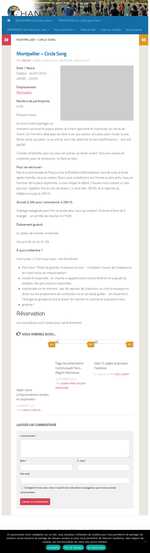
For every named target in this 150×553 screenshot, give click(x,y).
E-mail (81, 460)
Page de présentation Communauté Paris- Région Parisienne (69, 367)
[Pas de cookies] (145, 541)
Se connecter (134, 29)
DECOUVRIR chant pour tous (33, 20)
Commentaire (28, 435)
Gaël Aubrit (122, 374)
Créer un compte (111, 29)
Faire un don (88, 29)
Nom (23, 460)
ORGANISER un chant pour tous (26, 29)
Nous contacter (63, 29)
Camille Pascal (31, 410)
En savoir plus (96, 547)
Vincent (26, 60)
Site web (25, 473)
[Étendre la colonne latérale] (6, 39)
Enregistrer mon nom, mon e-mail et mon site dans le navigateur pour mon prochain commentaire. (68, 490)
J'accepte (53, 547)
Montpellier (24, 92)
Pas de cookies (73, 547)
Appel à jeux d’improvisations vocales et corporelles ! (32, 394)
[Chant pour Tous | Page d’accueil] (26, 15)
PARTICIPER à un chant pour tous (78, 20)
